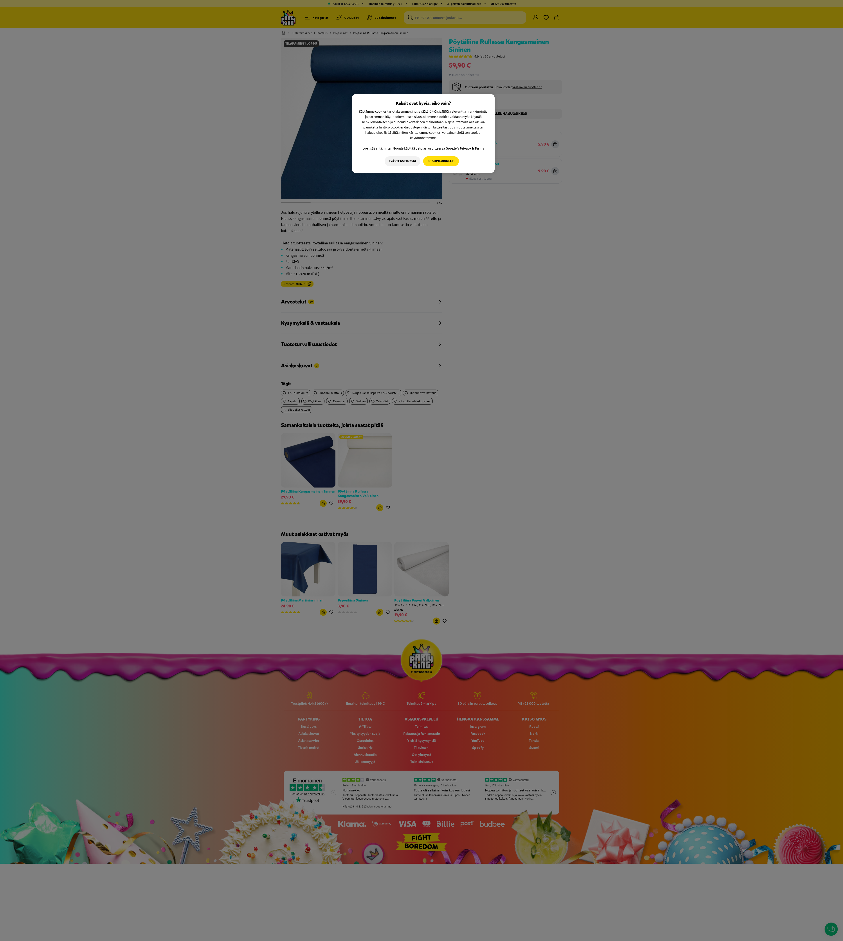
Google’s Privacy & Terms (465, 148)
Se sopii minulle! (441, 161)
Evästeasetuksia (402, 161)
